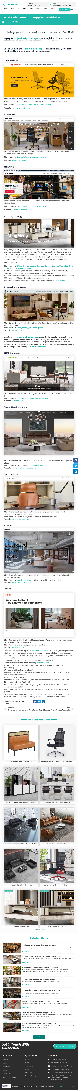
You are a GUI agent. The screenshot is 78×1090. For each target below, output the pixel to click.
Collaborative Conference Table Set (57, 803)
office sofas (63, 266)
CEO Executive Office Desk (57, 926)
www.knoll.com (18, 647)
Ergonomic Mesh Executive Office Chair (57, 885)
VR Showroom (64, 9)
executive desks (34, 266)
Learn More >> (26, 951)
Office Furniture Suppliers (38, 651)
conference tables (49, 266)
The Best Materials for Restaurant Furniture (38, 980)
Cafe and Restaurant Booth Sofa (21, 761)
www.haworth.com (19, 210)
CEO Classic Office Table (21, 926)
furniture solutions (38, 347)
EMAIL (55, 3)
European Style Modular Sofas (21, 885)
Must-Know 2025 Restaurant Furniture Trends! (40, 967)
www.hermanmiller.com (21, 108)
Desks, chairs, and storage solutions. (31, 157)
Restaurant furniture (67, 1086)
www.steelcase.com (20, 160)
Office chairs (22, 266)
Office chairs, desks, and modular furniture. (34, 104)
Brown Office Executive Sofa (57, 844)
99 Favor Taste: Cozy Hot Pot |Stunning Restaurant (41, 956)
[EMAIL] (50, 4)
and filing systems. (35, 465)
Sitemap (55, 1086)
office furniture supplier (33, 48)
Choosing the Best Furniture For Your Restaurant (40, 1001)
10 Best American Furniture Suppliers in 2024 (39, 1024)
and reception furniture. (21, 268)
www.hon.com (17, 401)
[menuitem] (6, 9)
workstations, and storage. (39, 398)
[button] (72, 9)
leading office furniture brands (26, 38)
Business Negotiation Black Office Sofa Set (21, 844)
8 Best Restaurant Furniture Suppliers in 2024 (39, 1013)
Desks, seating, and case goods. (30, 328)
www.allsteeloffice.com (21, 582)
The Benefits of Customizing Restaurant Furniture (41, 990)
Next (43, 929)
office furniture (43, 663)
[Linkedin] (75, 471)
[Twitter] (75, 465)
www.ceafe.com (59, 280)
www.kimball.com (19, 330)
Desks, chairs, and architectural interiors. (33, 206)
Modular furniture (24, 580)
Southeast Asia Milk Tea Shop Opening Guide (39, 945)
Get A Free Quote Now (64, 1046)
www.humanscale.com (21, 519)
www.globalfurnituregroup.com (24, 468)
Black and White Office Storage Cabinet (21, 803)
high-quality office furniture (26, 337)
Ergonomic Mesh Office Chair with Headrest (57, 761)
